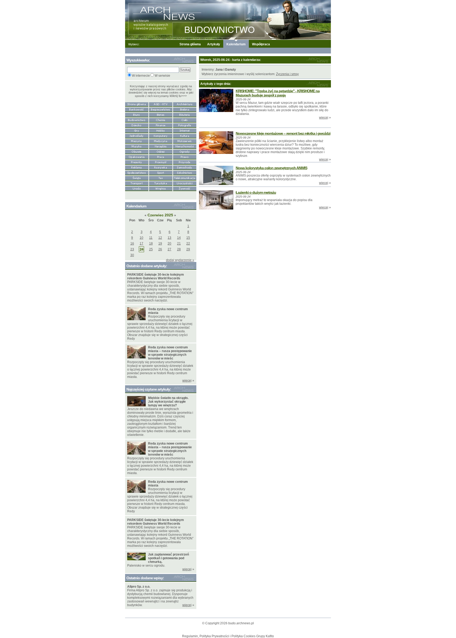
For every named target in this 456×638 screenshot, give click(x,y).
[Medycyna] (160, 141)
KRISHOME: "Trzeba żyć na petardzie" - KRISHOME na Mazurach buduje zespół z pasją (278, 93)
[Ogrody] (184, 151)
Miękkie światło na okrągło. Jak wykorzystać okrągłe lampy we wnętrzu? (168, 401)
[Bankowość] (136, 109)
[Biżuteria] (184, 114)
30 (132, 255)
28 (179, 249)
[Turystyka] (160, 183)
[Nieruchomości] (184, 146)
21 (179, 243)
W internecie (141, 75)
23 (132, 249)
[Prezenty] (136, 162)
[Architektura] (184, 104)
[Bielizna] (184, 109)
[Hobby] (160, 130)
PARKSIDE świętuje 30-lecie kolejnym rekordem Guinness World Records (155, 276)
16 (132, 243)
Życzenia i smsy (287, 74)
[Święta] (136, 177)
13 (169, 238)
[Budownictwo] (136, 119)
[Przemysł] (160, 162)
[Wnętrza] (160, 188)
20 (169, 243)
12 (160, 238)
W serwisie (162, 75)
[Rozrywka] (160, 167)
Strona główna (190, 44)
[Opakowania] (136, 156)
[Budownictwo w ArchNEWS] (228, 19)
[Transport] (136, 183)
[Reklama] (136, 167)
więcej (323, 117)
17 (141, 243)
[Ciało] (184, 119)
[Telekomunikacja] (184, 177)
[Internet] (184, 130)
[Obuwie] (136, 151)
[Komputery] (160, 135)
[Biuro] (136, 114)
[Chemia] (160, 119)
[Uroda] (136, 188)
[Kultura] (184, 135)
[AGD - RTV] (160, 104)
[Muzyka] (136, 146)
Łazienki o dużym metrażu (256, 192)
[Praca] (160, 156)
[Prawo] (184, 156)
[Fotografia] (184, 125)
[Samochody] (184, 167)
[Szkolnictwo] (184, 172)
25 (151, 249)
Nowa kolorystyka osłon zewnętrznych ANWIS (271, 168)
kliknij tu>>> (178, 96)
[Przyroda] (184, 162)
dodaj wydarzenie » (180, 260)
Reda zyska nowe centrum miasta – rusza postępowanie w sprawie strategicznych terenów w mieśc (170, 352)
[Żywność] (184, 188)
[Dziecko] (136, 125)
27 (169, 249)
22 (188, 243)
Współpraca (261, 44)
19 (160, 243)
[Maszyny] (136, 141)
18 (151, 243)
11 (151, 238)
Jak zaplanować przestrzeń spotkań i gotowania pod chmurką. (168, 558)
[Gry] (136, 130)
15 (188, 238)
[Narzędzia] (160, 146)
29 (188, 249)
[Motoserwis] (184, 141)
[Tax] (160, 177)
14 (179, 238)
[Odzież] (160, 151)
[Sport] (160, 172)
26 (160, 249)
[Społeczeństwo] (136, 172)
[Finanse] (160, 125)
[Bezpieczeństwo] (160, 109)
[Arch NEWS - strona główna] (136, 104)
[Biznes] (160, 114)
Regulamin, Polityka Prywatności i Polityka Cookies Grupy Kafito (228, 636)
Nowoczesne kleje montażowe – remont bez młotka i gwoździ (283, 133)
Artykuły (213, 44)
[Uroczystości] (184, 183)
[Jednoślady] (136, 135)
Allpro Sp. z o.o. (138, 586)
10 (141, 238)
